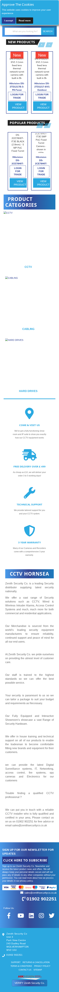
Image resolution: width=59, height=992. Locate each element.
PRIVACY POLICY (42, 966)
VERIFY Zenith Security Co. (30, 983)
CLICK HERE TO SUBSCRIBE (25, 860)
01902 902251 (42, 898)
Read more (25, 20)
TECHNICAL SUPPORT (29, 504)
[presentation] (52, 241)
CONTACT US (25, 970)
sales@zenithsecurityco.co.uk (29, 825)
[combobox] (29, 31)
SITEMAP (37, 970)
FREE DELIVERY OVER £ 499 (29, 466)
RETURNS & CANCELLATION (36, 962)
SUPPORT (15, 962)
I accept (8, 20)
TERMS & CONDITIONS (21, 966)
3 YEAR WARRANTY (29, 542)
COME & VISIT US (29, 425)
